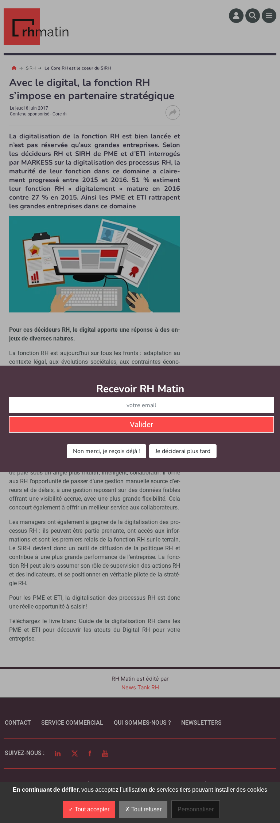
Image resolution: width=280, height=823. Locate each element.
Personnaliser (196, 809)
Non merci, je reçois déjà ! (106, 451)
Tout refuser (146, 809)
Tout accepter (91, 809)
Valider (141, 424)
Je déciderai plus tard (182, 451)
